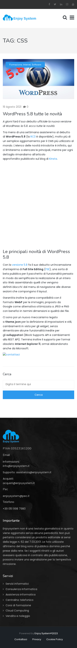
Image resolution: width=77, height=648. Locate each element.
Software (36, 64)
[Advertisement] (38, 203)
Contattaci (20, 639)
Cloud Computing (17, 610)
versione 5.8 (19, 265)
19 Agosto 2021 (12, 107)
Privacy (36, 639)
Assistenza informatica (21, 594)
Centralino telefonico (19, 600)
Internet (27, 64)
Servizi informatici (17, 584)
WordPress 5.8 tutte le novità (32, 114)
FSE (47, 269)
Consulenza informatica (21, 589)
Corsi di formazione (18, 605)
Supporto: (9, 472)
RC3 (33, 136)
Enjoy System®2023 (46, 633)
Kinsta (53, 159)
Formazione (15, 64)
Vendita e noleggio (18, 616)
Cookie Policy (54, 639)
